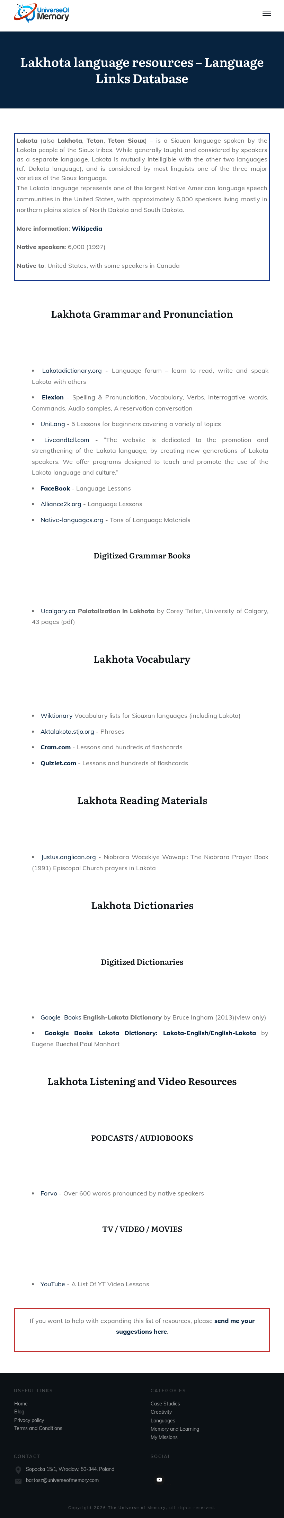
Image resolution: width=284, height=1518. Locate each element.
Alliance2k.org (61, 504)
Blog (19, 1412)
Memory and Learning (175, 1429)
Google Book (59, 1017)
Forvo (49, 1193)
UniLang (53, 424)
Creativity (161, 1412)
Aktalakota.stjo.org (67, 731)
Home (21, 1404)
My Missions (164, 1437)
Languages (163, 1421)
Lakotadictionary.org (72, 370)
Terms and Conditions (38, 1428)
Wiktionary (57, 716)
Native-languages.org (72, 520)
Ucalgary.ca (58, 611)
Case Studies (165, 1404)
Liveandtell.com (66, 440)
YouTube (53, 1284)
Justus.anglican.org (68, 857)
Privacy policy (29, 1420)
